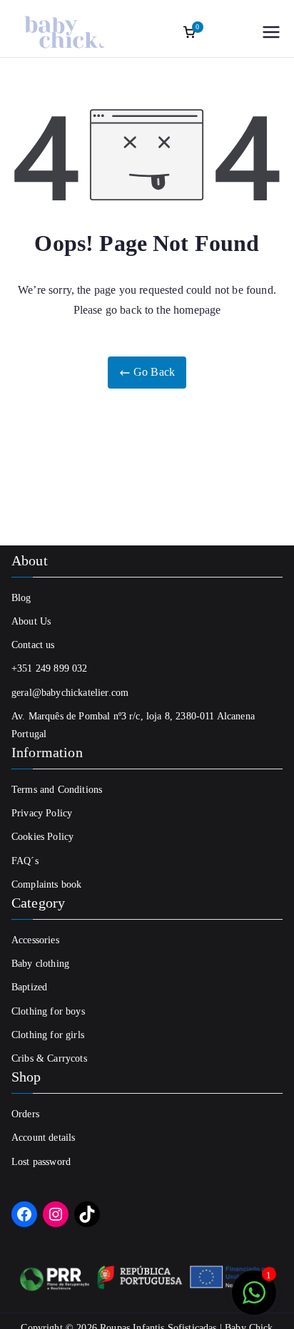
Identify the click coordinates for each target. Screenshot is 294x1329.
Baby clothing (40, 963)
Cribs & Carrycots (49, 1058)
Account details (43, 1137)
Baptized (29, 987)
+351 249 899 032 (49, 668)
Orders (25, 1114)
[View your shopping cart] (189, 32)
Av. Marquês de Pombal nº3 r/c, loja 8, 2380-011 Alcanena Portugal (133, 725)
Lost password (41, 1161)
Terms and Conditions (56, 789)
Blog (21, 597)
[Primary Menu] (271, 32)
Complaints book (46, 884)
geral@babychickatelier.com (69, 692)
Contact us (33, 645)
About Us (31, 621)
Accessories (35, 940)
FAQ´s (25, 861)
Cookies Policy (42, 836)
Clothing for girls (47, 1035)
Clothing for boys (48, 1011)
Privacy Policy (41, 813)
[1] (254, 1300)
